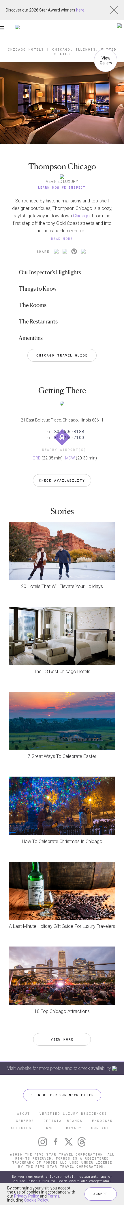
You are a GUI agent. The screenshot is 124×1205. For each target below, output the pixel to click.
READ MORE (62, 238)
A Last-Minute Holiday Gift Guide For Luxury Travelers (62, 926)
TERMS (47, 1128)
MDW (70, 458)
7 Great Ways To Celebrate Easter (62, 756)
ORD (37, 458)
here (80, 10)
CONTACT (100, 1128)
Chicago (81, 216)
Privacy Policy (26, 1196)
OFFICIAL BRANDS (63, 1120)
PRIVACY (72, 1128)
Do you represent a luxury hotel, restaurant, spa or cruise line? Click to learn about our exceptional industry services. (62, 1181)
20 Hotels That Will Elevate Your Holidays (62, 586)
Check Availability (62, 480)
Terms (53, 1196)
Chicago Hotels (26, 49)
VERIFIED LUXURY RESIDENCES (73, 1113)
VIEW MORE (62, 1039)
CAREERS (25, 1120)
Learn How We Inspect (62, 187)
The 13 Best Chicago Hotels (62, 671)
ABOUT (23, 1113)
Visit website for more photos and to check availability (59, 1068)
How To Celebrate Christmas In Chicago (62, 841)
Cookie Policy (36, 1200)
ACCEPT (100, 1194)
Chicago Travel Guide (62, 355)
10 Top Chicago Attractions (62, 1011)
